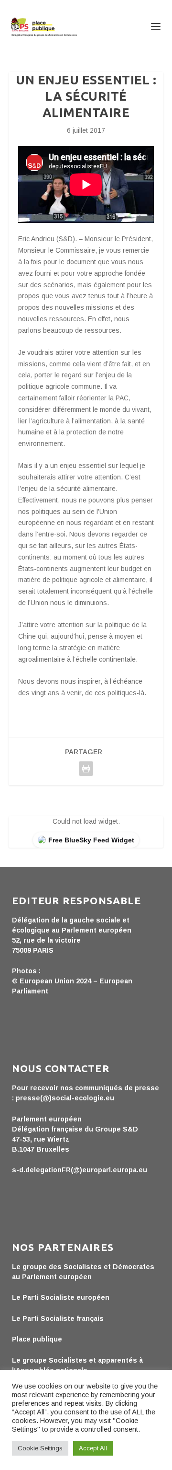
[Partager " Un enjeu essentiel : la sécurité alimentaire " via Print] (86, 768)
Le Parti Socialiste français (58, 1318)
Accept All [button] (93, 1448)
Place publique (37, 1339)
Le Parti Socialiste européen (60, 1297)
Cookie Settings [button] (40, 1448)
